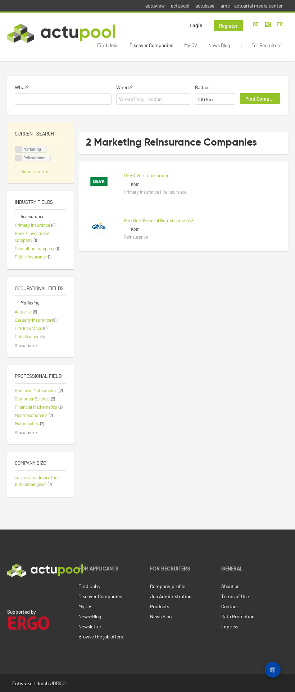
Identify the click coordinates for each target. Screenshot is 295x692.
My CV (190, 45)
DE (256, 24)
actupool (180, 6)
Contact (229, 606)
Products (159, 606)
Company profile (167, 586)
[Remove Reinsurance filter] (18, 216)
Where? (124, 87)
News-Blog (89, 616)
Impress (229, 626)
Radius (202, 87)
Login (196, 25)
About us (230, 586)
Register (228, 26)
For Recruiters (266, 45)
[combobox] (63, 99)
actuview (155, 6)
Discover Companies (151, 45)
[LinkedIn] (11, 592)
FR (280, 24)
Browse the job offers (100, 636)
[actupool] (61, 33)
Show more (26, 345)
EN (268, 24)
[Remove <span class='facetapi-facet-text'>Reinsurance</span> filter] (18, 158)
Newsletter (89, 626)
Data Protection (238, 616)
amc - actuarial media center (252, 6)
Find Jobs (107, 45)
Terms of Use (235, 596)
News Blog (219, 45)
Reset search (35, 171)
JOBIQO (57, 683)
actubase (204, 6)
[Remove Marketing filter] (18, 303)
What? (21, 87)
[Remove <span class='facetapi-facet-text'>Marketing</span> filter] (18, 149)
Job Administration (171, 596)
